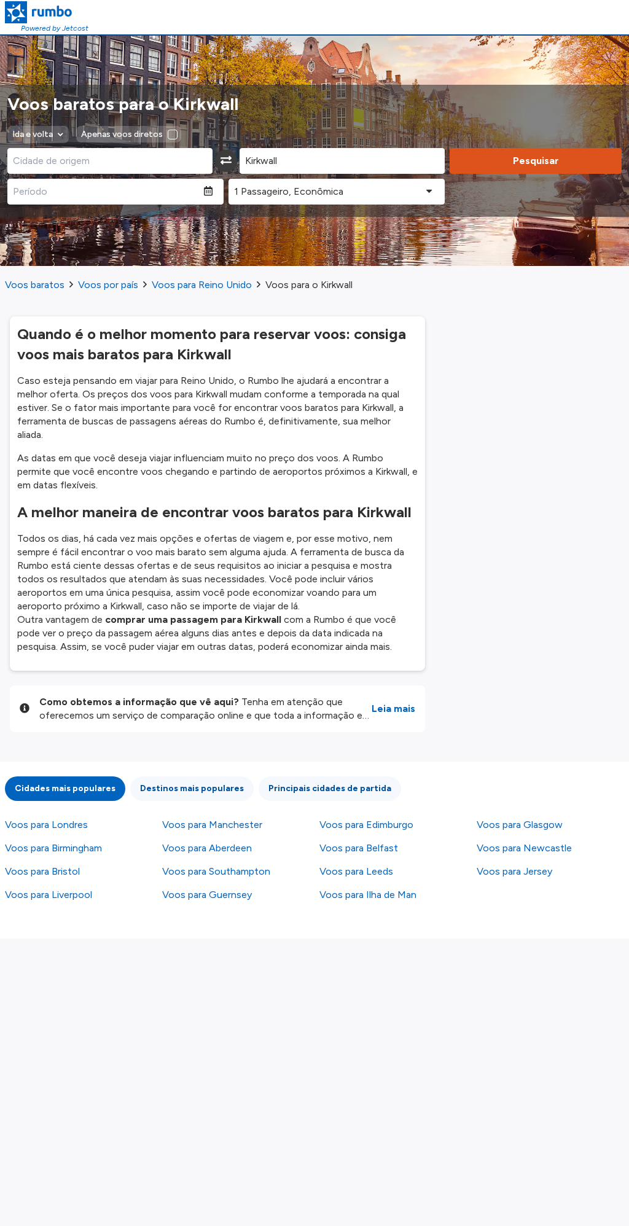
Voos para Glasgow (520, 824)
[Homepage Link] (46, 12)
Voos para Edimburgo (366, 824)
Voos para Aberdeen (207, 848)
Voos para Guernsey (207, 894)
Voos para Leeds (356, 871)
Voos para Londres (46, 824)
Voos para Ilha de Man (367, 894)
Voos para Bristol (42, 871)
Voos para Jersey (514, 871)
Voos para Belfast (358, 848)
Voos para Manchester (212, 824)
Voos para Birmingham (53, 848)
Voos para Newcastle (524, 848)
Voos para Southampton (216, 871)
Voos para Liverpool (48, 894)
